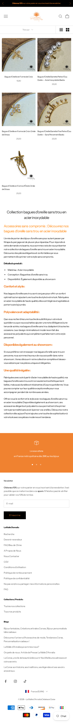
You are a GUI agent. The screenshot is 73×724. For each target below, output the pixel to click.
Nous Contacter (11, 556)
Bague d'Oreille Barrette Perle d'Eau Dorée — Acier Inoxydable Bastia (52, 78)
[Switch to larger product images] (61, 30)
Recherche (9, 534)
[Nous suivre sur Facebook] (5, 681)
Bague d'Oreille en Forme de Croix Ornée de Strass (19, 133)
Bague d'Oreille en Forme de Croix (18, 77)
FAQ (6, 589)
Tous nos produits (12, 611)
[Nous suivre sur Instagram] (15, 681)
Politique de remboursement (18, 572)
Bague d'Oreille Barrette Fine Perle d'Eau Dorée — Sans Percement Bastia (54, 133)
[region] (36, 449)
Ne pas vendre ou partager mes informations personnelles (31, 584)
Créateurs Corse (48, 699)
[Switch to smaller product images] (67, 30)
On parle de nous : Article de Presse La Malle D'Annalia (29, 652)
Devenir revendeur (13, 539)
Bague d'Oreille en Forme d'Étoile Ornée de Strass (18, 188)
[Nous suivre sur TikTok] (25, 681)
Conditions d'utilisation (15, 567)
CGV (6, 561)
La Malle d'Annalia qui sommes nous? (21, 646)
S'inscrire (14, 515)
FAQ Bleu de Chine (13, 545)
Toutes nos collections (14, 606)
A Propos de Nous (12, 550)
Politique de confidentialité (17, 578)
